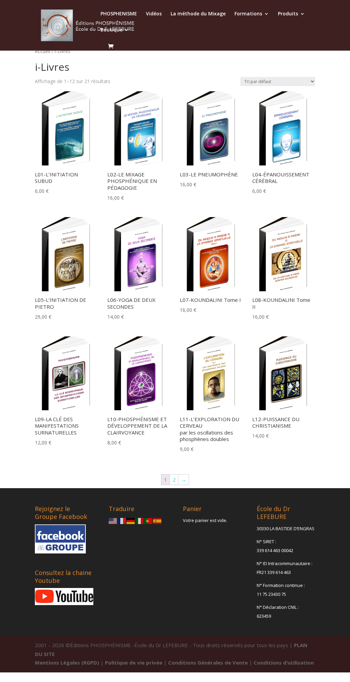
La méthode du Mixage (198, 14)
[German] (130, 520)
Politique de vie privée (133, 662)
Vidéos (154, 14)
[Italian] (139, 520)
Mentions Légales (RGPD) (67, 662)
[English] (113, 520)
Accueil (42, 51)
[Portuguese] (148, 520)
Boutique (111, 30)
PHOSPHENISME (118, 14)
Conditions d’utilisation (284, 662)
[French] (122, 520)
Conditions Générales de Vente (208, 662)
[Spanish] (157, 520)
